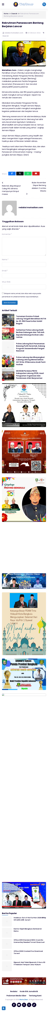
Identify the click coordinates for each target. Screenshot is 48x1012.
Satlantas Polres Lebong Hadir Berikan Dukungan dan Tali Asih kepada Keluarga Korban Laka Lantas (30, 334)
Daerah (6, 36)
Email (5, 270)
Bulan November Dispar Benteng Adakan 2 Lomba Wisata (39, 186)
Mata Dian (23, 999)
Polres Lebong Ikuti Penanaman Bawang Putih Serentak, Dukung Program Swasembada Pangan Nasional (30, 347)
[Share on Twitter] (20, 173)
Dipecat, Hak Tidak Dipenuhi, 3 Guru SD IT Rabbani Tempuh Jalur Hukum (29, 963)
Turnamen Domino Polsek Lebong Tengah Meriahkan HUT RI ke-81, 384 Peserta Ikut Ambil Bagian (31, 320)
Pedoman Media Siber (16, 995)
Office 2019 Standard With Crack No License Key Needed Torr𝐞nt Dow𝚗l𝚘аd (29, 941)
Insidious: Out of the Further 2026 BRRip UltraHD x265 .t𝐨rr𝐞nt (30, 919)
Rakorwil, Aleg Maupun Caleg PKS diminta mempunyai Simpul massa (11, 190)
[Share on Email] (36, 173)
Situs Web (6, 282)
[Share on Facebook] (12, 173)
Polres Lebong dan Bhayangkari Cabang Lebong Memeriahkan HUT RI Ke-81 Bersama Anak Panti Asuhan (31, 361)
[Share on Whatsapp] (28, 173)
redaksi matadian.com (14, 33)
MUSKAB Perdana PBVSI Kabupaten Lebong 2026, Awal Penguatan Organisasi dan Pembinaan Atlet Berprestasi (30, 374)
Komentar (7, 234)
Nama (5, 259)
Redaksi (13, 991)
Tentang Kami (35, 995)
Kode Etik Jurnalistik (29, 991)
